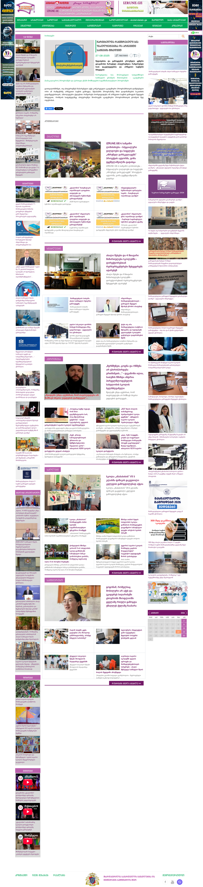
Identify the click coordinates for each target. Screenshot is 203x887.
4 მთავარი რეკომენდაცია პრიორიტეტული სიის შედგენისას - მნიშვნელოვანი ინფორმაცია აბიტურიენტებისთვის (27, 141)
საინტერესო (94, 25)
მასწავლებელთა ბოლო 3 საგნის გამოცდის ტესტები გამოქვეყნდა (25, 483)
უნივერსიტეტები (94, 20)
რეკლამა (59, 875)
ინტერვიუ (70, 25)
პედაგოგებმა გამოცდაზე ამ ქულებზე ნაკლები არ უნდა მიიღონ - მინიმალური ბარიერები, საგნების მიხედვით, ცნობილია (167, 437)
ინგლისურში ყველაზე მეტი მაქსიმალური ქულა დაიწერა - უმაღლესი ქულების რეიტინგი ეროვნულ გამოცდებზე (167, 167)
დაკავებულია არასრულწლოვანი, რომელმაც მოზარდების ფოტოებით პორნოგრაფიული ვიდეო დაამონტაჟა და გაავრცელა (27, 392)
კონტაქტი (21, 875)
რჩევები (138, 25)
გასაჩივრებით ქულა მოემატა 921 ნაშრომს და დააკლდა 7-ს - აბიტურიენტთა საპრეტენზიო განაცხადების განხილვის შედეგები (28, 170)
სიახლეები (37, 20)
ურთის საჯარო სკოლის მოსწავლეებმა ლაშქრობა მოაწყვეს (26, 701)
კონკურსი (177, 25)
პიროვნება (48, 25)
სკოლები (52, 20)
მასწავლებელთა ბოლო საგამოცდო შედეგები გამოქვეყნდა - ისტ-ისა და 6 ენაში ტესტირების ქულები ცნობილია (166, 330)
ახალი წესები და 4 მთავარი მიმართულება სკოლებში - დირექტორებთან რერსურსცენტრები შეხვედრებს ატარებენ (28, 60)
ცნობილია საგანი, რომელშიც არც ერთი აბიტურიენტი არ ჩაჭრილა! (27, 115)
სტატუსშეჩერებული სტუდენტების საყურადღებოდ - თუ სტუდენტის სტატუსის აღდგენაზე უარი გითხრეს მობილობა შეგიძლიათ (167, 136)
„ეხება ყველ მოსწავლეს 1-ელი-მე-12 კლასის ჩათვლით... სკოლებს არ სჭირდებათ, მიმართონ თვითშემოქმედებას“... (28, 272)
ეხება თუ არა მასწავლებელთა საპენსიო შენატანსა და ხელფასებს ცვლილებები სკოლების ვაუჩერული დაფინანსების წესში (27, 89)
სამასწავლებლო (71, 20)
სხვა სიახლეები (176, 20)
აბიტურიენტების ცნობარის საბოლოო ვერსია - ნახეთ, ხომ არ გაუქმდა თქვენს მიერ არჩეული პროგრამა (166, 473)
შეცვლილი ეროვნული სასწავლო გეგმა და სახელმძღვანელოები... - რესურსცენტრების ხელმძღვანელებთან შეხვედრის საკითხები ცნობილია (25, 359)
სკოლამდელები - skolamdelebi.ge (128, 20)
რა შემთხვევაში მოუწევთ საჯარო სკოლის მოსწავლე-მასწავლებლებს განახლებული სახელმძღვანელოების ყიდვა (164, 365)
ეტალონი (25, 25)
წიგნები (157, 25)
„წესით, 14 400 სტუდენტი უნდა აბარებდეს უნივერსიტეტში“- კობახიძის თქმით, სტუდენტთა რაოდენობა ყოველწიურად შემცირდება (27, 515)
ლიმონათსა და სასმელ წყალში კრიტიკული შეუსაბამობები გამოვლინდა (28, 330)
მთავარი (22, 20)
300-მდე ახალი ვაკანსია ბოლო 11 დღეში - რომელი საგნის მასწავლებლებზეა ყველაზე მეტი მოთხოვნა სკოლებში (167, 544)
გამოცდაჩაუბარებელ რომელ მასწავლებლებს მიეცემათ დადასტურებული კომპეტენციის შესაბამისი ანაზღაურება (165, 263)
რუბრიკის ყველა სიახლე (126, 241)
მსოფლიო (157, 20)
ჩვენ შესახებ (40, 875)
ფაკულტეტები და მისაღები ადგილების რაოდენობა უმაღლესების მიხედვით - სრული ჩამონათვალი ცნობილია (26, 578)
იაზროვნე (117, 25)
